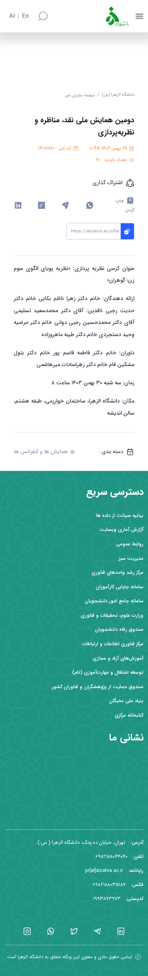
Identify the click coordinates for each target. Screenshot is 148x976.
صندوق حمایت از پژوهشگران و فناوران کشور (97, 687)
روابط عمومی (129, 544)
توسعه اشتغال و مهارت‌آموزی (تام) (107, 672)
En (25, 16)
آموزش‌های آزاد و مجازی (118, 658)
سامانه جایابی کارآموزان (119, 587)
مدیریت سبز (131, 558)
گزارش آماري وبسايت (121, 530)
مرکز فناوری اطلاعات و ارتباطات (112, 644)
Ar (12, 16)
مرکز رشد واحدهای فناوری (117, 572)
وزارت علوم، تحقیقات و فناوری (112, 615)
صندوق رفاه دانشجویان (119, 629)
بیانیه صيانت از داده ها (119, 516)
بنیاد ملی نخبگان (126, 701)
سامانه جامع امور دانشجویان (114, 601)
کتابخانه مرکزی (129, 715)
